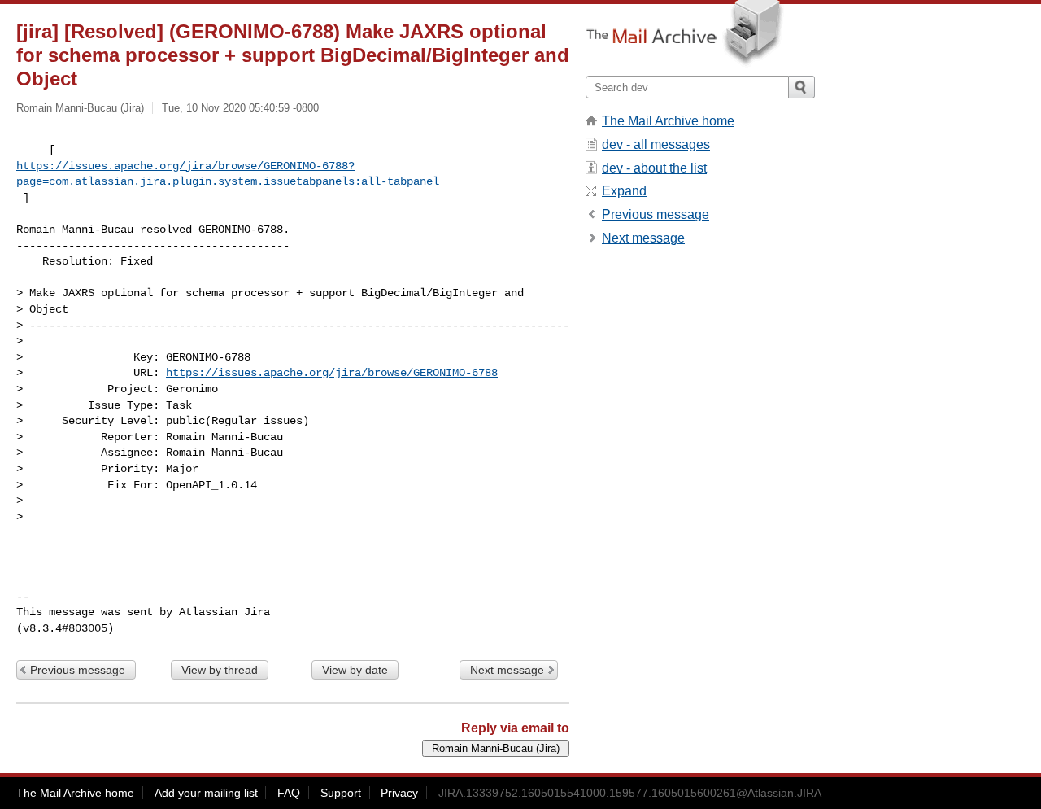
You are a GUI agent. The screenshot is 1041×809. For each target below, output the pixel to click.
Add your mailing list (206, 792)
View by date (355, 669)
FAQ (288, 792)
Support (340, 792)
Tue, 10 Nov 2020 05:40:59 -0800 (240, 108)
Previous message (77, 669)
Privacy (399, 792)
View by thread (219, 669)
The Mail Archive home (668, 121)
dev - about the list (654, 168)
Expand (624, 191)
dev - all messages (656, 144)
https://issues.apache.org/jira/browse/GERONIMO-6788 (332, 372)
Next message (507, 669)
